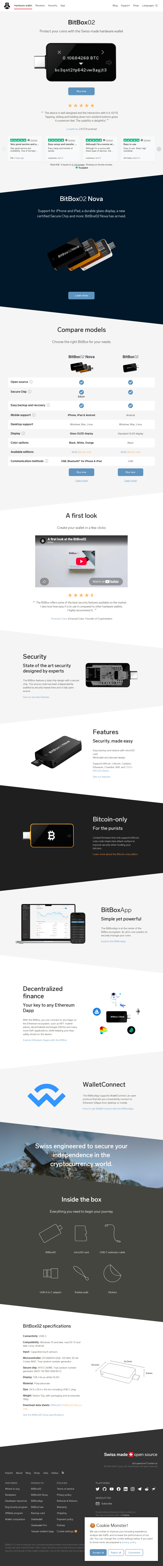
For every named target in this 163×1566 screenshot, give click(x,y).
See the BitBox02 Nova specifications (43, 1414)
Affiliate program (14, 1513)
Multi (74, 451)
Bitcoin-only (84, 451)
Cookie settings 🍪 (67, 1531)
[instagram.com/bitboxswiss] (133, 1489)
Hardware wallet (23, 5)
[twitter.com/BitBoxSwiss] (97, 1489)
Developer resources (16, 1500)
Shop (37, 1472)
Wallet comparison (15, 1519)
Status (54, 1472)
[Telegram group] (140, 1489)
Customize (134, 1553)
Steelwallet (37, 1519)
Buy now (81, 91)
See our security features (36, 697)
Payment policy (65, 1519)
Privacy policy (64, 1494)
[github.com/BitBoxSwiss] (104, 1489)
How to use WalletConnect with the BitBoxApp (108, 1108)
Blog (115, 5)
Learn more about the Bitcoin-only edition (115, 854)
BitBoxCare (37, 1507)
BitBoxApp (37, 1500)
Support (125, 5)
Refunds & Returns (67, 1500)
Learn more (81, 295)
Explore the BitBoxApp (113, 941)
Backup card (38, 1513)
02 (81, 357)
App (62, 5)
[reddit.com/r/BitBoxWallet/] (147, 1489)
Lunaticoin (72, 128)
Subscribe (106, 1503)
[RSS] (63, 1473)
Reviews (40, 5)
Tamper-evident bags (42, 1531)
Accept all (98, 1553)
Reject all (116, 1553)
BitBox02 (56, 1405)
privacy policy (129, 1542)
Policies (61, 1525)
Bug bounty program (16, 1507)
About (19, 1472)
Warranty (62, 1507)
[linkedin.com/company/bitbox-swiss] (126, 1489)
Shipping (62, 1513)
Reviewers (10, 1494)
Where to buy (12, 1488)
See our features (101, 776)
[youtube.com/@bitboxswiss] (111, 1489)
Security (52, 5)
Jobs (45, 1472)
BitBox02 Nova (39, 1494)
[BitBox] (7, 9)
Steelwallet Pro (39, 1525)
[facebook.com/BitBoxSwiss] (118, 1489)
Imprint (9, 1472)
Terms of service (65, 1488)
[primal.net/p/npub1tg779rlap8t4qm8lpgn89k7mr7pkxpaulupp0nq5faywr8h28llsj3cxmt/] (154, 1489)
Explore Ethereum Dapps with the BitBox (45, 1040)
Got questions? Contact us (144, 1463)
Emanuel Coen (59, 618)
